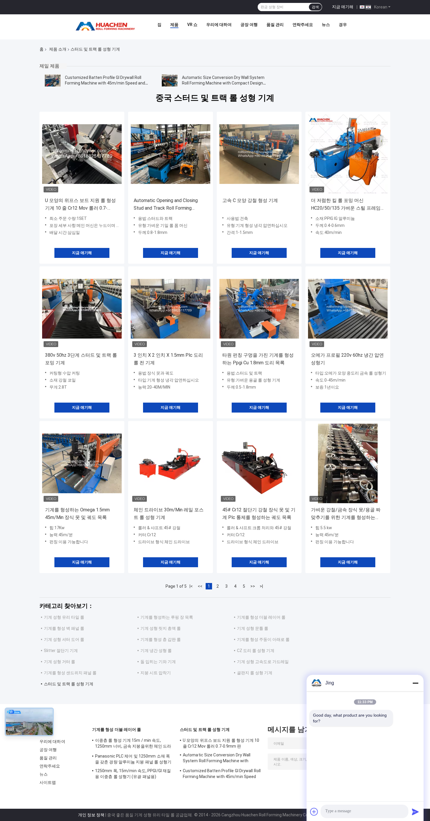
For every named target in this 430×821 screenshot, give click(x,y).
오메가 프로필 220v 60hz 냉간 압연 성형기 (347, 358)
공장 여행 (249, 24)
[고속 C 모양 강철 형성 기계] (259, 154)
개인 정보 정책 (91, 815)
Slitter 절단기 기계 (61, 650)
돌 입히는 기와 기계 (158, 661)
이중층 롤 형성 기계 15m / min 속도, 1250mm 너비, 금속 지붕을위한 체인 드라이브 (133, 744)
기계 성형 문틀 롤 (252, 628)
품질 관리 (275, 24)
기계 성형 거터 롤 (59, 661)
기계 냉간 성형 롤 (156, 650)
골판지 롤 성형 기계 (254, 672)
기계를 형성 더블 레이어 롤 (261, 617)
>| (261, 586)
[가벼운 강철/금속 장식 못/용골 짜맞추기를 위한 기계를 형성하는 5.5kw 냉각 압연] (348, 463)
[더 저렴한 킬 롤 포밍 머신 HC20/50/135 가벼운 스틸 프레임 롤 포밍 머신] (348, 154)
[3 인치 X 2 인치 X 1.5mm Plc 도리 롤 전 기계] (170, 309)
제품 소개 (57, 49)
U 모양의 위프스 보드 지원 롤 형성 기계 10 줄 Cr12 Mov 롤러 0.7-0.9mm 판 (80, 205)
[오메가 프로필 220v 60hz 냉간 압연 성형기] (348, 309)
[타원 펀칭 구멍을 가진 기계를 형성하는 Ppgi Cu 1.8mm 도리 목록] (259, 309)
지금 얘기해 (342, 6)
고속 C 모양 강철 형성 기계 (250, 200)
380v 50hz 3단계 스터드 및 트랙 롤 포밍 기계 (81, 358)
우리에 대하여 (219, 24)
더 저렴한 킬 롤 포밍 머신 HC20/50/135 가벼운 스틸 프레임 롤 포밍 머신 (346, 205)
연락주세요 (303, 24)
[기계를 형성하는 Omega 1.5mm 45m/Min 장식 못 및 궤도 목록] (82, 463)
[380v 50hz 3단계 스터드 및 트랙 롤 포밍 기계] (82, 309)
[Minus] (415, 683)
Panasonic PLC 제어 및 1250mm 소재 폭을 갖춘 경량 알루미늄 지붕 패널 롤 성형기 (133, 759)
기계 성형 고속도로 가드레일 (263, 661)
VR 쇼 (192, 24)
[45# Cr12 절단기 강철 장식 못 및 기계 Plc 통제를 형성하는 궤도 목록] (259, 463)
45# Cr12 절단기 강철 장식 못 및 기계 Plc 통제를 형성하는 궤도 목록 (258, 513)
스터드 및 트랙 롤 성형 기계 (68, 684)
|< (191, 586)
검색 (315, 7)
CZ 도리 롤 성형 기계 (255, 650)
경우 (343, 24)
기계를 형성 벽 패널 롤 (64, 628)
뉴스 (326, 24)
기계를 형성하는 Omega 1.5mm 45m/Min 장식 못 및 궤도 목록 (77, 513)
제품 (174, 24)
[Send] (415, 811)
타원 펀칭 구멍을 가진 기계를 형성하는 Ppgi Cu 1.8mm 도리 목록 (258, 358)
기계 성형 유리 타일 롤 (64, 617)
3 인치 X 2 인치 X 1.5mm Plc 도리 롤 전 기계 (168, 358)
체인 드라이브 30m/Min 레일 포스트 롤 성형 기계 (169, 513)
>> (252, 586)
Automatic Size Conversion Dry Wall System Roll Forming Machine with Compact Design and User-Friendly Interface (223, 83)
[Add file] (314, 811)
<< (200, 586)
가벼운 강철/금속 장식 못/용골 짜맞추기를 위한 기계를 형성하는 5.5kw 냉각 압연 (346, 514)
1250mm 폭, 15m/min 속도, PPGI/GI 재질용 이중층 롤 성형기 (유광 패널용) (133, 773)
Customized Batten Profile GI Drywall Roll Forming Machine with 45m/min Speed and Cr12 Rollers (105, 83)
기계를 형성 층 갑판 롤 (160, 639)
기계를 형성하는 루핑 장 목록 (166, 617)
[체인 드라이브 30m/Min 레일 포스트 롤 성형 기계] (170, 463)
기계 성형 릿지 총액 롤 (160, 628)
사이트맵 (47, 782)
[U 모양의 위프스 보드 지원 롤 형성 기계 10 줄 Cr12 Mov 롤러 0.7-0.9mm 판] (82, 154)
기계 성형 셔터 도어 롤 (64, 639)
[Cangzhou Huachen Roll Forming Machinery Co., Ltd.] (107, 26)
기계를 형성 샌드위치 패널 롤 (70, 672)
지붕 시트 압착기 (155, 672)
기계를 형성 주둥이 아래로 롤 (263, 639)
